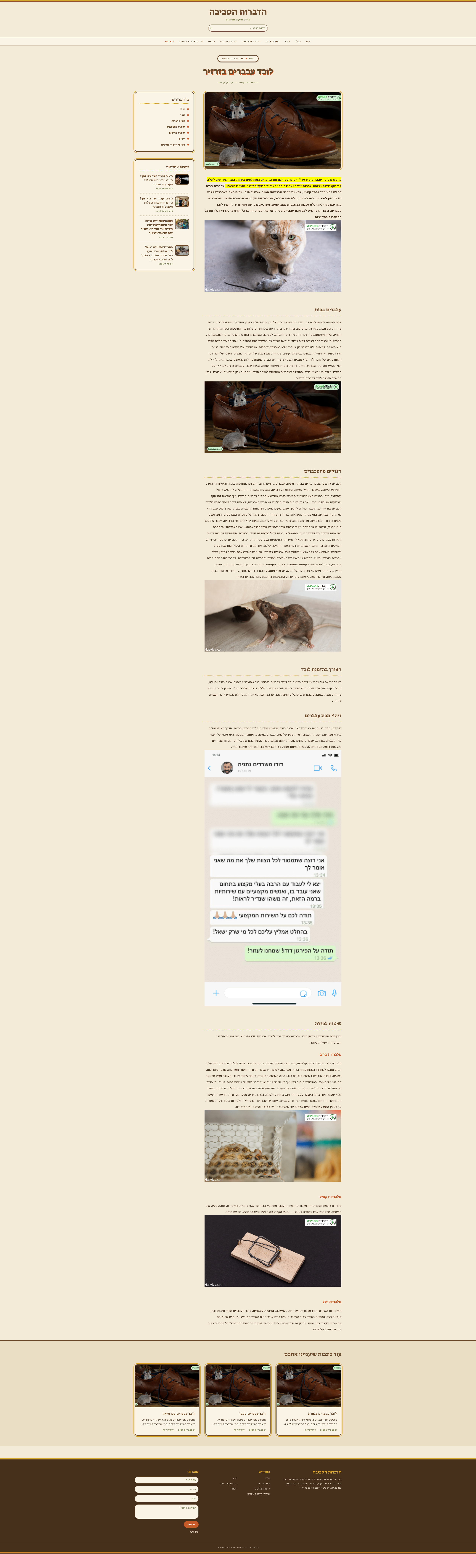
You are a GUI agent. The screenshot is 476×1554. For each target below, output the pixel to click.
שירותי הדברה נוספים (191, 41)
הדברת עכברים (263, 1310)
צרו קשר (169, 41)
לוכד (287, 41)
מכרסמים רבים (269, 347)
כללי (298, 41)
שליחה (191, 1524)
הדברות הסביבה (238, 11)
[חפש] (211, 28)
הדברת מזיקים (228, 41)
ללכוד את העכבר (252, 688)
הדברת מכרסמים (251, 41)
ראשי (308, 41)
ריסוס (211, 41)
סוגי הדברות (272, 41)
